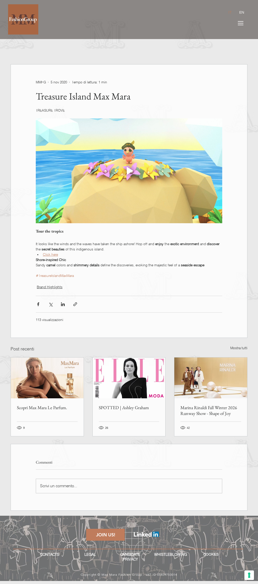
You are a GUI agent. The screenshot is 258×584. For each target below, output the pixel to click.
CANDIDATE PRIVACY (130, 557)
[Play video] (129, 170)
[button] (240, 23)
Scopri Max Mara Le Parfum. (42, 407)
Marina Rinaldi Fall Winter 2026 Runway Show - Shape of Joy (208, 410)
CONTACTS (49, 554)
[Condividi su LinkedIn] (62, 304)
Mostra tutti (238, 348)
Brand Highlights (49, 287)
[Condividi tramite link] (75, 304)
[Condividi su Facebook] (38, 304)
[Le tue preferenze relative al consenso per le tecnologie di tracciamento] (249, 575)
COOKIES (210, 554)
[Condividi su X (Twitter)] (50, 304)
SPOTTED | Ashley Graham (124, 407)
